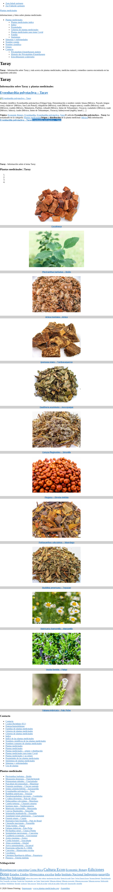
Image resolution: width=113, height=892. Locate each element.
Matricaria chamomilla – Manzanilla (57, 628)
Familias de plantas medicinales (19, 729)
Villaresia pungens (94, 881)
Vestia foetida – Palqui (56, 669)
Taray (62, 115)
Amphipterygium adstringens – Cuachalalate (25, 816)
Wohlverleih (104, 881)
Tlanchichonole (106, 878)
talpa (39, 878)
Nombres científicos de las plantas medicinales (26, 741)
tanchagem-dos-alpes (53, 878)
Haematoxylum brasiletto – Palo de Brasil (24, 821)
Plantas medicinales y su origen (19, 756)
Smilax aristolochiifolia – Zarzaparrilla (22, 789)
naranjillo (104, 874)
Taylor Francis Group (82, 878)
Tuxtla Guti (20, 881)
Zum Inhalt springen (14, 3)
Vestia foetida (45, 881)
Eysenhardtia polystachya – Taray (24, 92)
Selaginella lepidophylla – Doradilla (21, 813)
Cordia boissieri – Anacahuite (18, 840)
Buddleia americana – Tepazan (56, 587)
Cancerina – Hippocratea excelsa (20, 850)
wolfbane (3, 883)
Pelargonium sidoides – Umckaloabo (21, 781)
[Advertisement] (56, 141)
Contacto (9, 721)
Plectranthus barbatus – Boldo (56, 271)
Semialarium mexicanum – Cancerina (22, 833)
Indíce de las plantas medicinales (20, 738)
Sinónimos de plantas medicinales (20, 761)
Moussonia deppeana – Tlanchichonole (23, 779)
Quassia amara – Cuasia (16, 818)
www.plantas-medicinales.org (46, 888)
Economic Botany (15, 115)
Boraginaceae (8, 869)
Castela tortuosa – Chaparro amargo (21, 803)
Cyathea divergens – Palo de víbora (21, 798)
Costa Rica (36, 869)
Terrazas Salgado (94, 878)
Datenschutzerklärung (15, 726)
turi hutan (13, 881)
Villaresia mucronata (81, 881)
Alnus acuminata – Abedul (17, 843)
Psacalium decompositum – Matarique (22, 784)
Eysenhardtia (30, 115)
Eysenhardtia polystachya (48, 115)
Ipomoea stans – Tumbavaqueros (57, 362)
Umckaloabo (29, 881)
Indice (8, 736)
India (58, 874)
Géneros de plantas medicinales (19, 731)
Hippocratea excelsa (41, 874)
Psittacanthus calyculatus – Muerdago (56, 542)
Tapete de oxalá (66, 878)
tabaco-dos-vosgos (32, 878)
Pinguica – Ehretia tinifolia (56, 497)
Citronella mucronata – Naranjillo (20, 823)
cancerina (23, 869)
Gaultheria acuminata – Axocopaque (56, 407)
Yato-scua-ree (31, 883)
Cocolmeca (56, 226)
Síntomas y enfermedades (17, 763)
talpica (44, 878)
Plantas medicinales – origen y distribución (24, 751)
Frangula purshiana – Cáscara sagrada (22, 786)
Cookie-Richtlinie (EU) (16, 724)
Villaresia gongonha (68, 881)
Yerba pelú (63, 883)
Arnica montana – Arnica (56, 317)
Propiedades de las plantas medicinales (22, 758)
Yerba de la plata (42, 883)
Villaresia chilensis (55, 881)
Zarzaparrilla (72, 883)
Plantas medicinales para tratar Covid (22, 753)
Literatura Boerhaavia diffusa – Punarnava (24, 855)
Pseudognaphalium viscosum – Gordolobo (24, 796)
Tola (1, 881)
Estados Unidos (19, 874)
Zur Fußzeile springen (15, 6)
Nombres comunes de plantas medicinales (24, 743)
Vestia (38, 881)
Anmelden (65, 888)
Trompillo (6, 881)
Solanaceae (18, 878)
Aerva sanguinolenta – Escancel (19, 845)
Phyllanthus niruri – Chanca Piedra (21, 830)
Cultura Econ (54, 869)
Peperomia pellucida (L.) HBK (19, 848)
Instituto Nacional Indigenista (79, 874)
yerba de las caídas (54, 883)
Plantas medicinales (8, 10)
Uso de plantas (12, 766)
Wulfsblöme (10, 883)
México (84, 117)
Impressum (27, 888)
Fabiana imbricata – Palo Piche (56, 710)
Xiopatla (17, 883)
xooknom (24, 883)
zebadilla (79, 883)
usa (35, 881)
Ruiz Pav (5, 878)
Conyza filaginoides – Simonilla (56, 452)
